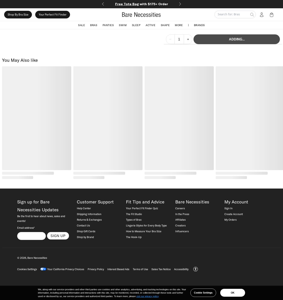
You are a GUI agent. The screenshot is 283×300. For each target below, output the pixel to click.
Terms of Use (140, 269)
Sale (81, 25)
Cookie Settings (203, 292)
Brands (199, 25)
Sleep (136, 25)
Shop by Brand (85, 237)
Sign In (228, 208)
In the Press (182, 214)
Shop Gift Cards (86, 231)
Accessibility (181, 269)
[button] (272, 14)
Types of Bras (134, 219)
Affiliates (180, 219)
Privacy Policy (96, 269)
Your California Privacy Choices (65, 269)
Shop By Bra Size (18, 14)
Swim (123, 25)
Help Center (84, 208)
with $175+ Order (141, 4)
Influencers (182, 231)
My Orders (230, 219)
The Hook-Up (134, 237)
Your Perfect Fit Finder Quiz (142, 208)
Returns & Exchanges (89, 219)
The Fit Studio (134, 214)
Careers (180, 208)
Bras (93, 25)
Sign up (58, 236)
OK (233, 292)
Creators (180, 225)
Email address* (26, 227)
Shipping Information (89, 214)
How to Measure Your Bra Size (143, 231)
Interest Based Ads (118, 269)
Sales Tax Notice (161, 269)
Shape (165, 25)
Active (150, 25)
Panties (108, 25)
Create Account (233, 214)
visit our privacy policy (147, 296)
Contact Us (83, 225)
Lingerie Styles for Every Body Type (146, 225)
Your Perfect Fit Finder (53, 14)
